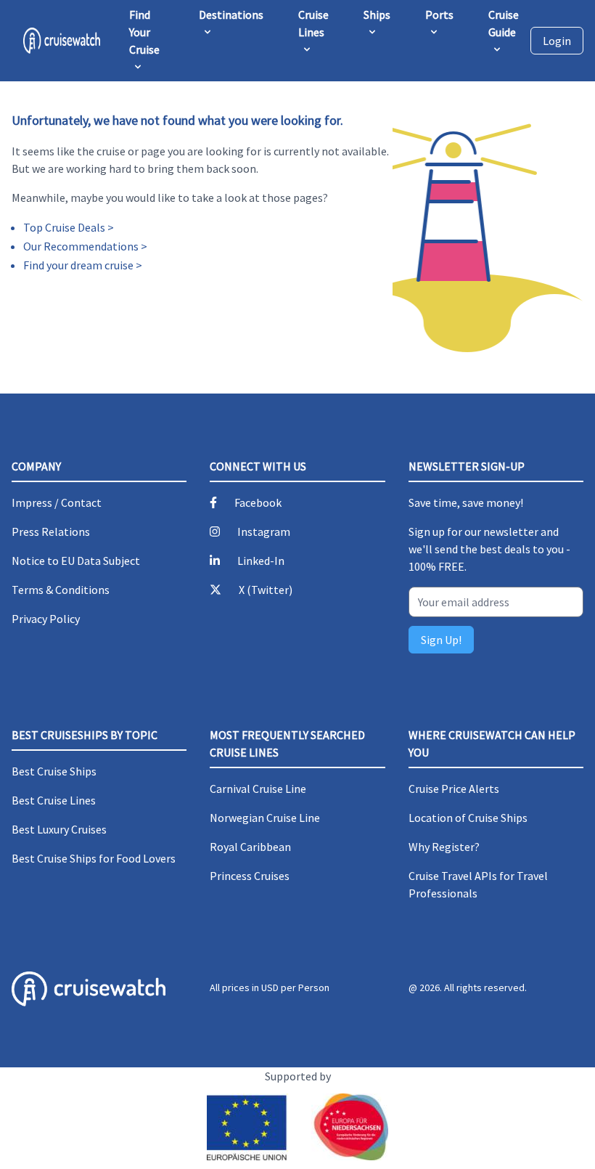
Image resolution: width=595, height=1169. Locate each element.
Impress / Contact (57, 502)
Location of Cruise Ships (468, 817)
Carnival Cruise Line (258, 788)
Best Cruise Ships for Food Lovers (94, 858)
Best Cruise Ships (54, 771)
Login (557, 40)
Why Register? (444, 846)
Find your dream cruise (78, 265)
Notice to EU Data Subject (76, 560)
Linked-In (260, 560)
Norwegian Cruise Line (265, 817)
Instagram (263, 531)
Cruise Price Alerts (454, 788)
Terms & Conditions (61, 589)
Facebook (258, 502)
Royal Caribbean (250, 846)
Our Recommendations (81, 246)
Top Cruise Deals (64, 227)
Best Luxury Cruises (59, 829)
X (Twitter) (265, 589)
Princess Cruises (250, 875)
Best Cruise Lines (54, 800)
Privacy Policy (46, 618)
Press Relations (51, 531)
